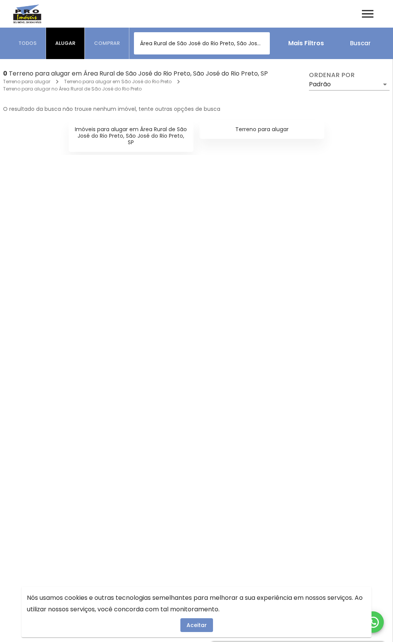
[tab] (27, 43)
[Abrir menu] (367, 14)
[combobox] (202, 43)
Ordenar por (332, 75)
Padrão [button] (320, 84)
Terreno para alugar (26, 81)
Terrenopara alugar (262, 129)
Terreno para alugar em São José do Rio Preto (118, 81)
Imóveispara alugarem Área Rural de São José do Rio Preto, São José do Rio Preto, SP (131, 135)
